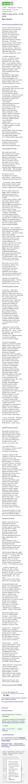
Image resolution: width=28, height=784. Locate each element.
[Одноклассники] (5, 695)
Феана (3, 728)
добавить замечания (8, 734)
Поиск (4, 9)
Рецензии (19, 7)
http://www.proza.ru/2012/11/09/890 (12, 685)
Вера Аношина (7, 19)
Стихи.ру (5, 754)
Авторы (4, 7)
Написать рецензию (6, 710)
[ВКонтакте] (4, 695)
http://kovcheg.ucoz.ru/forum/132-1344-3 (13, 722)
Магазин (9, 9)
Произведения (12, 7)
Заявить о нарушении (10, 699)
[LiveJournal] (9, 695)
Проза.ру (10, 754)
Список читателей (5, 697)
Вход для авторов (7, 11)
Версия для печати (15, 697)
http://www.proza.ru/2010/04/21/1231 (12, 24)
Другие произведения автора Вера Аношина (12, 701)
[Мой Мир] (7, 695)
